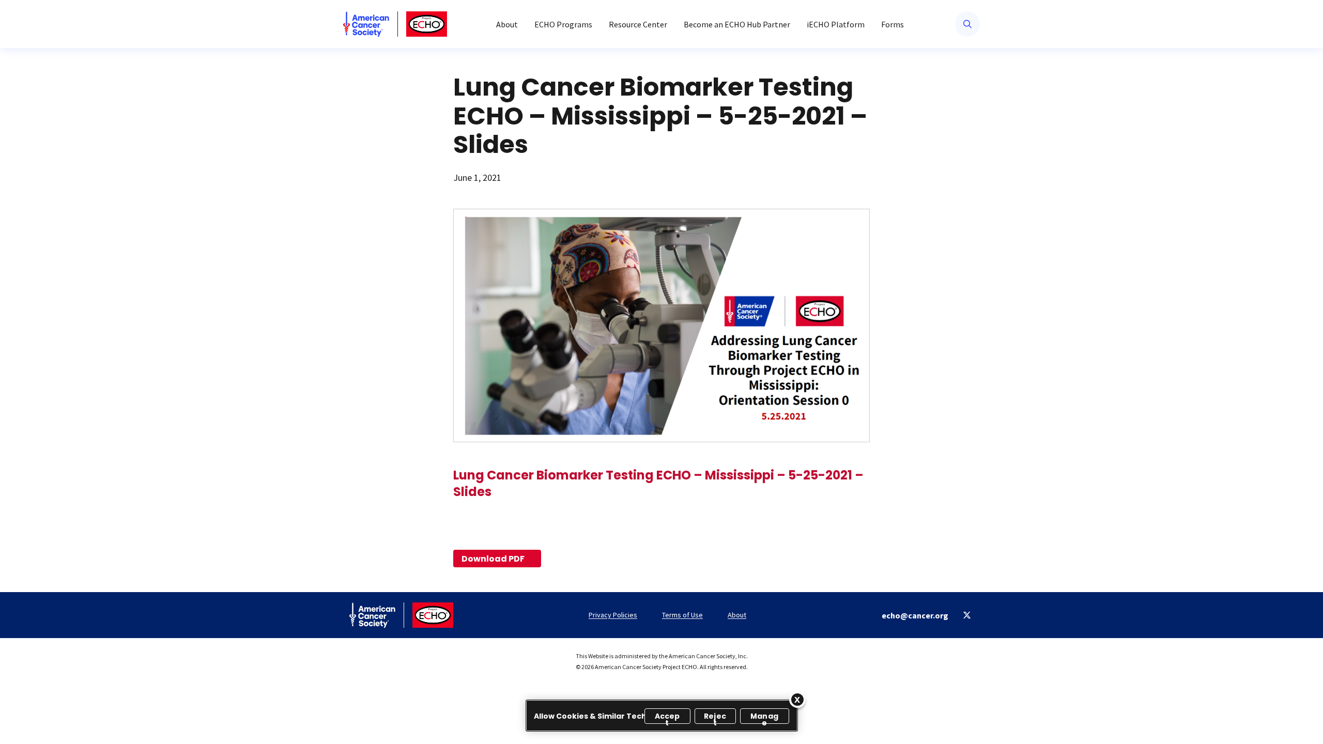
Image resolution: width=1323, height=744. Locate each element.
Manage (764, 717)
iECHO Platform (836, 24)
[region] (662, 716)
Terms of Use (682, 614)
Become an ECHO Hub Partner (737, 24)
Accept (667, 717)
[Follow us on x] (967, 615)
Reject (715, 717)
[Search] (967, 24)
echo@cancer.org (915, 615)
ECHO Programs (563, 24)
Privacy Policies (613, 614)
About (507, 24)
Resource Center (638, 24)
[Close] (797, 699)
